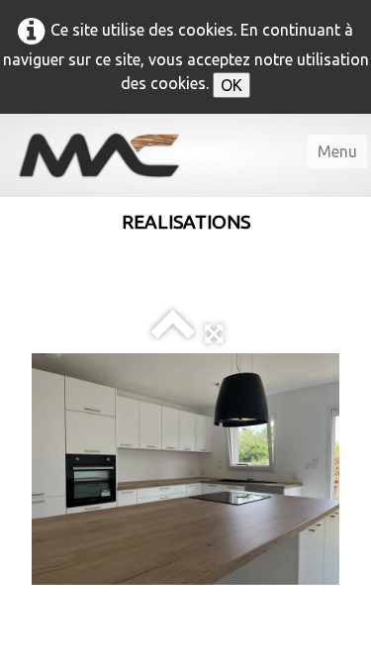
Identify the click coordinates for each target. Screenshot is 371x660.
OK (231, 85)
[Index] (173, 332)
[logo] (114, 155)
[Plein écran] (214, 332)
